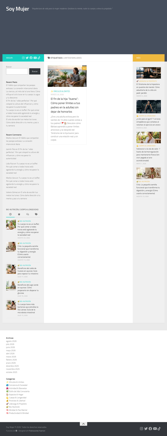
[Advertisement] (83, 36)
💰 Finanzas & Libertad (15, 400)
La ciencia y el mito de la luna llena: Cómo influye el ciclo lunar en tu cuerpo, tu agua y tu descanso (23, 94)
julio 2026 (10, 344)
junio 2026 (10, 347)
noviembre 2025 (13, 369)
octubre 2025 (11, 372)
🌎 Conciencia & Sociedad (16, 385)
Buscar (9, 67)
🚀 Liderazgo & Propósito (146, 81)
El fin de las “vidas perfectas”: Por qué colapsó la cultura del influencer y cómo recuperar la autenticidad (22, 104)
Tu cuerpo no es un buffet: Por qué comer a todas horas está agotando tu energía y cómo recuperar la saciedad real (22, 113)
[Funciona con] (16, 431)
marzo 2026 (11, 357)
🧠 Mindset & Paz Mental (16, 410)
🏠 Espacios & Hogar (14, 394)
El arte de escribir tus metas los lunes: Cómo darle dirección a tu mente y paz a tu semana (22, 122)
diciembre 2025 (12, 366)
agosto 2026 (11, 341)
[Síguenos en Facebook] (31, 57)
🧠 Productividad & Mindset (17, 413)
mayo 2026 (11, 350)
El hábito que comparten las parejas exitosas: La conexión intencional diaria (22, 141)
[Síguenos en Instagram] (23, 57)
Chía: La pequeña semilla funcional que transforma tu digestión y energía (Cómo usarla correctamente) (28, 251)
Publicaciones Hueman (37, 431)
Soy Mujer (17, 8)
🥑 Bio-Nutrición (24, 221)
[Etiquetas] (36, 214)
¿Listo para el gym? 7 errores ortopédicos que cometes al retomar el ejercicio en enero (148, 122)
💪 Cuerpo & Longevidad (145, 116)
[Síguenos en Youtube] (34, 57)
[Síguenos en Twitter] (27, 57)
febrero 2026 (11, 360)
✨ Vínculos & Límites (60, 91)
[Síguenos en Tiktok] (38, 57)
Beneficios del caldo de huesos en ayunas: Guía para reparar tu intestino (28, 271)
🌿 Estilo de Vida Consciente (17, 391)
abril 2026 (10, 353)
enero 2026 (11, 363)
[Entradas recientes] (10, 214)
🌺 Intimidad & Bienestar (16, 388)
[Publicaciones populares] (19, 214)
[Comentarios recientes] (27, 214)
